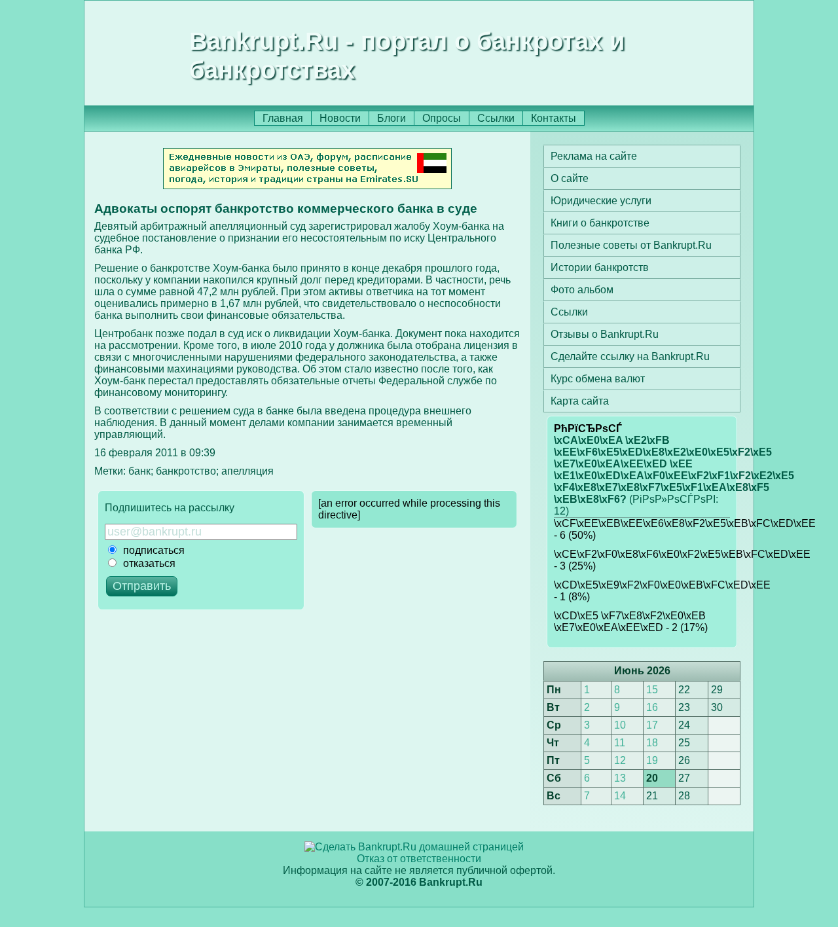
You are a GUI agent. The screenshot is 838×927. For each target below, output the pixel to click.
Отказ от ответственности (419, 858)
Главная (283, 118)
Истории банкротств (600, 267)
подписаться (154, 550)
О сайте (570, 178)
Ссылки (496, 118)
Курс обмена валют (598, 378)
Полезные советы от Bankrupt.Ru (631, 245)
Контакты (553, 118)
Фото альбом (582, 289)
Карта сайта (580, 401)
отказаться (149, 563)
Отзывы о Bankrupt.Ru (605, 334)
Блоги (391, 118)
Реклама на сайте (594, 156)
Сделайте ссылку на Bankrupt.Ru (630, 356)
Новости (340, 118)
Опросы (441, 118)
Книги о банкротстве (600, 222)
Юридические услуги (601, 200)
